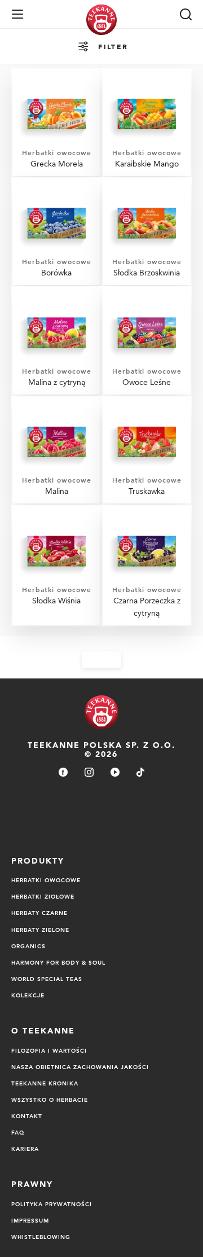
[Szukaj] (185, 14)
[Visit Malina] (56, 450)
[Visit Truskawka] (147, 450)
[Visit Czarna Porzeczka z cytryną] (147, 565)
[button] (17, 14)
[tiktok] (140, 773)
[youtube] (115, 773)
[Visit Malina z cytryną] (56, 341)
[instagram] (89, 773)
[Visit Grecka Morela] (56, 122)
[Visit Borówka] (56, 232)
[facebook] (63, 773)
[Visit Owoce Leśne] (147, 341)
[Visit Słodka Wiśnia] (56, 565)
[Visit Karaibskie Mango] (147, 122)
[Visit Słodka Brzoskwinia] (147, 232)
